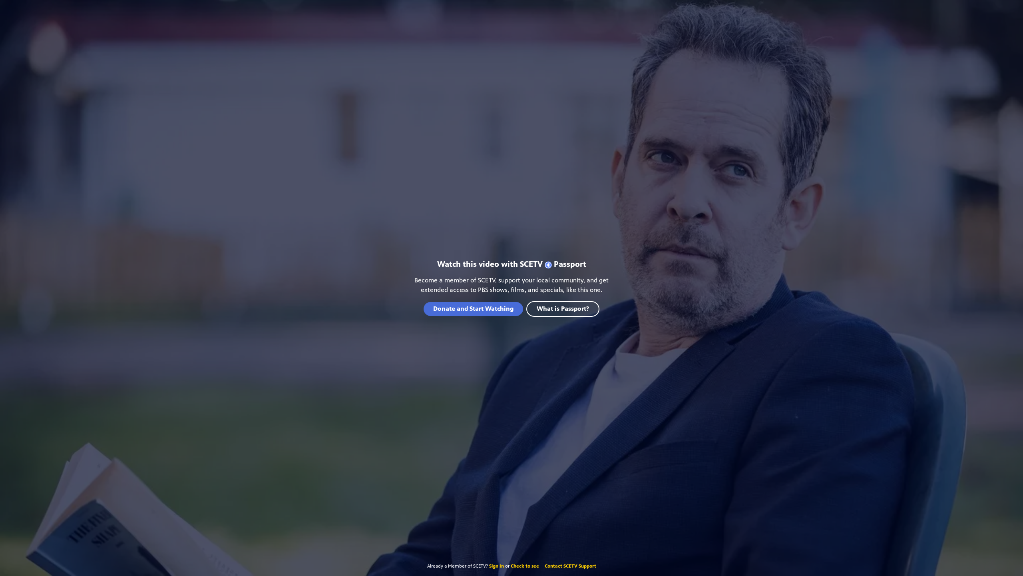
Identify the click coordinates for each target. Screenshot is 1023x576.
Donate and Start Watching (473, 308)
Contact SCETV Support (570, 566)
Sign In (496, 566)
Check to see (525, 566)
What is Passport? (563, 308)
